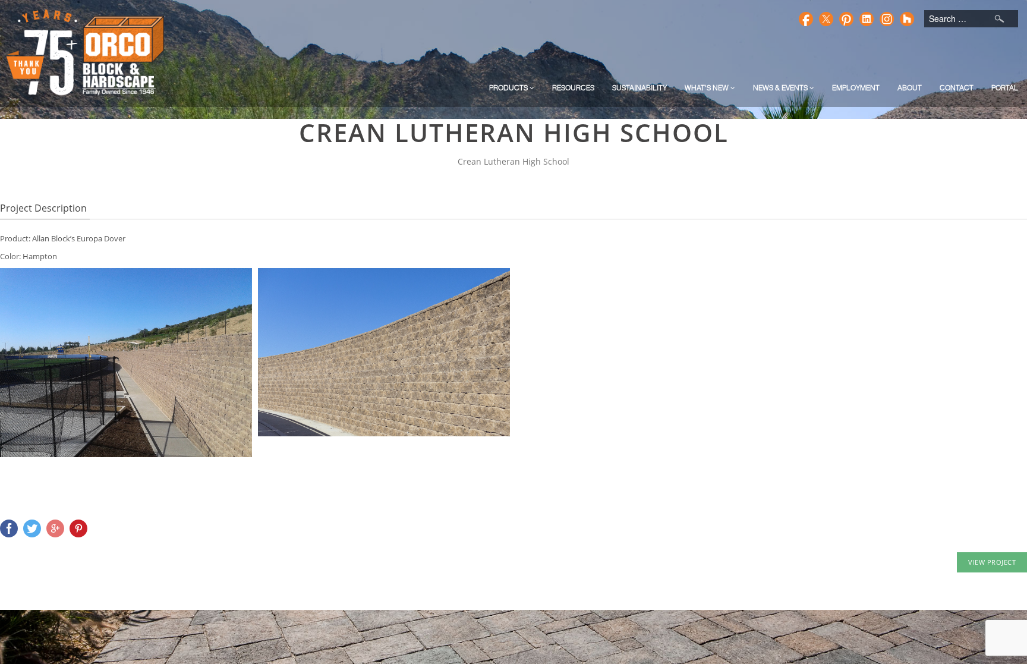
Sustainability (639, 87)
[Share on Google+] (55, 528)
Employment (856, 87)
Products (509, 87)
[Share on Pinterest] (78, 528)
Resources (573, 87)
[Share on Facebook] (9, 528)
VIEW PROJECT (992, 562)
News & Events (781, 87)
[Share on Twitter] (32, 528)
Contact (957, 87)
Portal (1004, 87)
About (909, 87)
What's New (707, 87)
